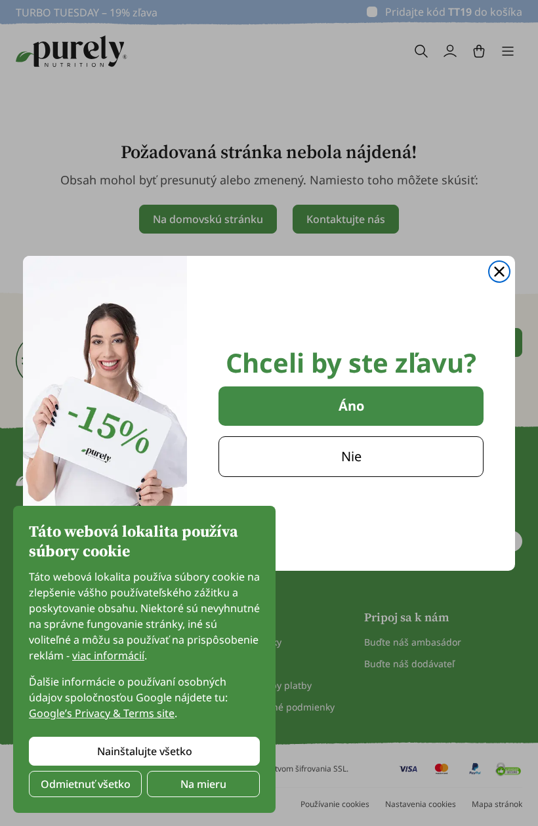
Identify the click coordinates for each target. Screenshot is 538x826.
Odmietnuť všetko (86, 784)
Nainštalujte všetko (144, 751)
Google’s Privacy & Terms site (102, 713)
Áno (351, 406)
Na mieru (203, 784)
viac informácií (108, 655)
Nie (351, 456)
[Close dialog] (499, 271)
